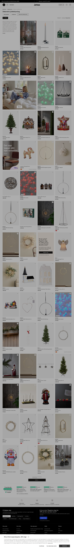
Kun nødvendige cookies (52, 545)
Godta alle (64, 545)
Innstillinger (41, 545)
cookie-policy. (50, 543)
